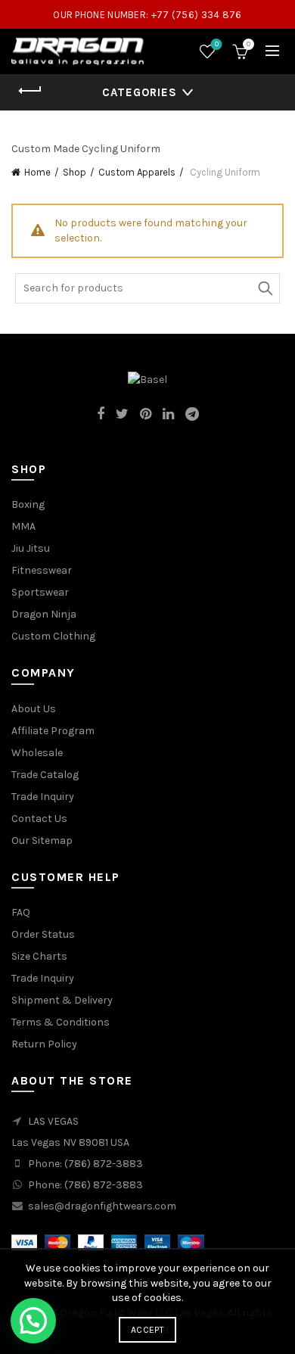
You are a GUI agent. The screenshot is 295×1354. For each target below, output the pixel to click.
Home (37, 172)
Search (265, 288)
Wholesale (37, 752)
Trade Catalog (45, 774)
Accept (147, 1329)
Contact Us (39, 818)
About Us (33, 708)
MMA (23, 526)
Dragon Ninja (43, 614)
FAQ (20, 912)
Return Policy (44, 1044)
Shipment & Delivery (62, 1000)
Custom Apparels (136, 172)
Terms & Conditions (60, 1022)
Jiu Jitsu (30, 548)
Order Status (43, 934)
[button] (33, 1320)
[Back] (30, 91)
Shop (74, 172)
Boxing (28, 504)
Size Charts (39, 956)
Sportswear (40, 592)
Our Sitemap (42, 840)
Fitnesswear (41, 570)
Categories (139, 92)
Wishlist (217, 44)
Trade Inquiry (42, 796)
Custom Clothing (53, 636)
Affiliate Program (53, 730)
